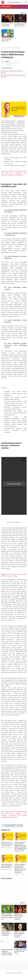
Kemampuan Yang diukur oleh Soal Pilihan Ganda (12, 71)
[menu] (2, 2)
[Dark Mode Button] (26, 2)
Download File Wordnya (14, 522)
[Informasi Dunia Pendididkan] (14, 2)
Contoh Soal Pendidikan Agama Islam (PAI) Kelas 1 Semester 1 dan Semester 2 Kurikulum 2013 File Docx (14, 173)
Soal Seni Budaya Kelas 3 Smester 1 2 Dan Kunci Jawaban (14, 75)
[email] (21, 825)
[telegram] (15, 825)
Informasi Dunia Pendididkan (16, 972)
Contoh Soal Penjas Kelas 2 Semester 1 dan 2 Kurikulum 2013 (7, 844)
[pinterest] (18, 825)
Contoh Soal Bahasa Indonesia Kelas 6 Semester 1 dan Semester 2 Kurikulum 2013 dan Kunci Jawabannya (20, 868)
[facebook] (5, 825)
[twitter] (8, 825)
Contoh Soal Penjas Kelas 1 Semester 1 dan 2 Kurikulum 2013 (7, 866)
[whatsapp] (11, 825)
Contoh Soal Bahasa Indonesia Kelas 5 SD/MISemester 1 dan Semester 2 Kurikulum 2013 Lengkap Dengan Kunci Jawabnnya (20, 846)
